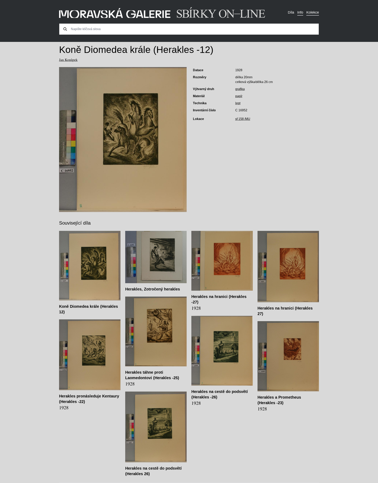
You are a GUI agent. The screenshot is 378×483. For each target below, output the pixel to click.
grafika (240, 89)
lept (237, 103)
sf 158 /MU (242, 119)
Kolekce (312, 12)
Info (300, 12)
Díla (291, 12)
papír (238, 96)
